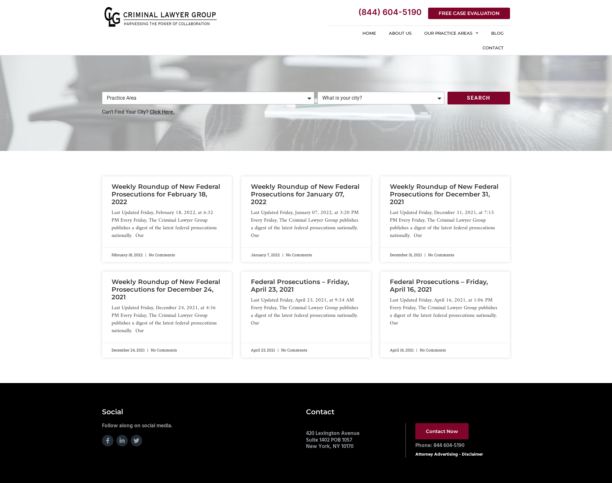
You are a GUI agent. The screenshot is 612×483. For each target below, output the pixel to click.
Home (369, 33)
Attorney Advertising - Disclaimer (449, 454)
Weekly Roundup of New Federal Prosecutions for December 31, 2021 (444, 194)
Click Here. (162, 112)
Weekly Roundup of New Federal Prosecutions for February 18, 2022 (166, 194)
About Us (400, 33)
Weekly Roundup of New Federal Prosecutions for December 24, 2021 (166, 289)
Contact (493, 47)
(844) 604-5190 (390, 12)
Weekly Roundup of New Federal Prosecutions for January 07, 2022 (305, 194)
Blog (497, 33)
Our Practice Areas (448, 33)
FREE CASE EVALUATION (469, 13)
